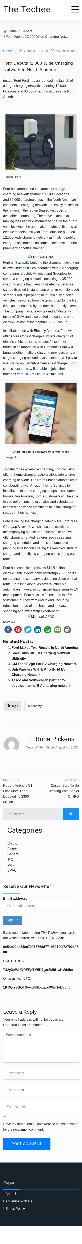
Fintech (13, 849)
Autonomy (35, 706)
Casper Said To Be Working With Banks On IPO (64, 791)
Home (12, 31)
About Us (12, 1194)
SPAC (12, 870)
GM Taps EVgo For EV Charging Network (44, 664)
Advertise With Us (18, 1201)
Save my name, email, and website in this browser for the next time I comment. (40, 1126)
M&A (11, 865)
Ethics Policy (15, 1208)
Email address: (15, 898)
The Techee (27, 9)
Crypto (12, 843)
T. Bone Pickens (51, 738)
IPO (10, 859)
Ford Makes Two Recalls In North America (45, 647)
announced (25, 189)
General (27, 31)
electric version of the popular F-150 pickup (35, 322)
